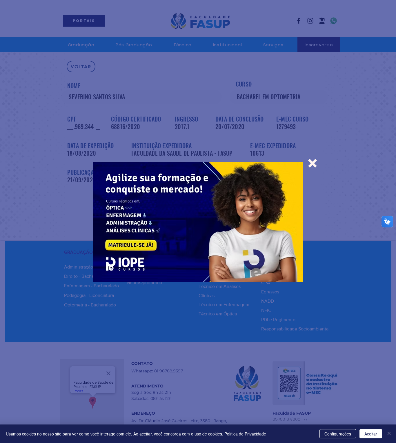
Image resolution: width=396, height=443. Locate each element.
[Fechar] (389, 433)
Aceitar (370, 434)
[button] (312, 163)
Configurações (337, 434)
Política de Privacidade (245, 434)
